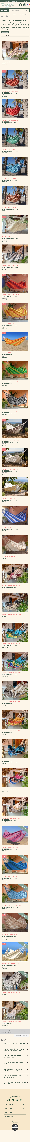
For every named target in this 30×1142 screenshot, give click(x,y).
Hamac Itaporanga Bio (8, 556)
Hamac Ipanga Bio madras (9, 934)
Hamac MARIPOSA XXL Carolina (11, 353)
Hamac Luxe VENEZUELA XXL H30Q (11, 673)
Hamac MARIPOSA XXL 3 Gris (10, 265)
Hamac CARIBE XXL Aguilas (9, 207)
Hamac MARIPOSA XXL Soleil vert (11, 382)
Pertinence (15, 35)
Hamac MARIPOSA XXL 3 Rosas (10, 847)
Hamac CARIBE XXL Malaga (9, 178)
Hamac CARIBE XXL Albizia (9, 149)
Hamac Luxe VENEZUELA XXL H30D (11, 702)
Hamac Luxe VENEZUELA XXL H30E (11, 818)
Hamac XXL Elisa (6, 62)
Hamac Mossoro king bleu (9, 527)
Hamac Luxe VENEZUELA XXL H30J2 (11, 1021)
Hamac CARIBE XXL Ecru (8, 236)
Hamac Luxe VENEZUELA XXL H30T (11, 992)
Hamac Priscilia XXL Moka (9, 498)
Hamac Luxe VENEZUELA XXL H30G (11, 760)
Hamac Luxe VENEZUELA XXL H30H (11, 643)
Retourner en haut (7, 1032)
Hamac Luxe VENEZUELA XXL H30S (11, 585)
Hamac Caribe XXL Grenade (10, 120)
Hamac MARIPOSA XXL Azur (9, 876)
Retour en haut (21, 1036)
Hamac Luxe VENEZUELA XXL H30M (11, 614)
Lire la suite (5, 32)
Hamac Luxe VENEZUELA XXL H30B (11, 731)
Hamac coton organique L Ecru (11, 963)
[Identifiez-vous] (20, 5)
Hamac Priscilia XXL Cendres (10, 469)
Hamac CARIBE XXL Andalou (10, 91)
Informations (9, 1116)
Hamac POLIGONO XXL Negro (10, 411)
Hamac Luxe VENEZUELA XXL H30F (11, 789)
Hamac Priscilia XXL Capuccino (10, 440)
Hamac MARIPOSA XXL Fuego (10, 324)
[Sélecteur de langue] (28, 4)
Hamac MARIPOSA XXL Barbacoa (11, 294)
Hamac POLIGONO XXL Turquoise (11, 905)
